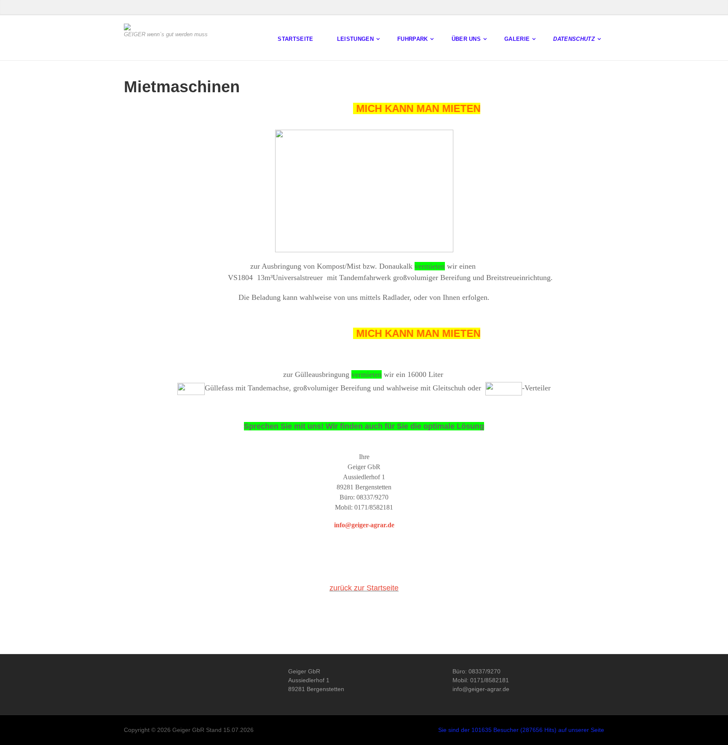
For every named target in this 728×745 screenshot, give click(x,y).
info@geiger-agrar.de (364, 525)
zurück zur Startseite (364, 588)
